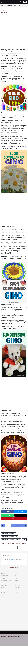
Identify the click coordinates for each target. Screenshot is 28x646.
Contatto (14, 638)
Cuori (2, 587)
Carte (2, 583)
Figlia (16, 571)
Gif (15, 575)
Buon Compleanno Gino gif (9, 536)
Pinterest (14, 518)
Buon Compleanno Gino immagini (11, 539)
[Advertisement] (14, 32)
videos (16, 592)
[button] (2, 1)
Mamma (17, 578)
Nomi (3, 10)
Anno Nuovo (4, 575)
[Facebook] (1, 640)
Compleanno (4, 585)
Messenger (20, 511)
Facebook (7, 511)
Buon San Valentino (6, 580)
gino (24, 539)
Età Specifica (4, 592)
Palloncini (17, 585)
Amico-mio (3, 571)
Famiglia (3, 594)
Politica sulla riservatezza (15, 636)
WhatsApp (7, 515)
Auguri (3, 578)
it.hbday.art (4, 636)
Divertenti (3, 590)
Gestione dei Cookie (6, 638)
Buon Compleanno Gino (8, 533)
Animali (3, 573)
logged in (12, 559)
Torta (16, 590)
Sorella (17, 587)
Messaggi (17, 580)
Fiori (16, 573)
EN (19, 638)
